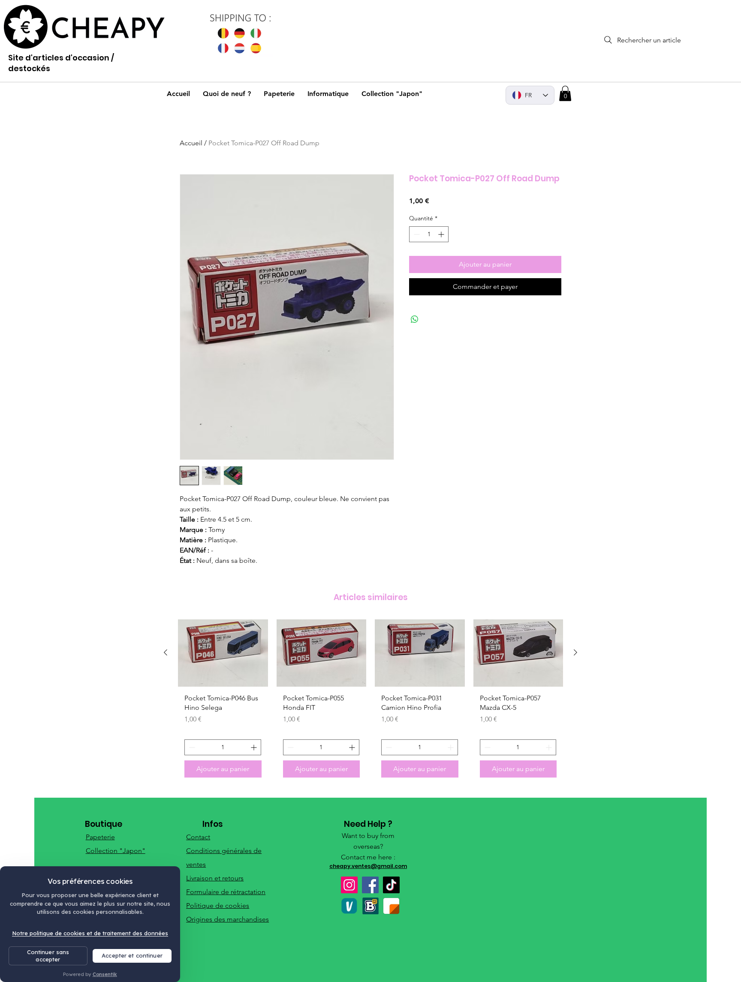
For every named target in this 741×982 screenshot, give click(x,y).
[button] (565, 93)
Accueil (191, 143)
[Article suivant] (575, 652)
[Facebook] (370, 885)
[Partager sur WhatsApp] (415, 319)
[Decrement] (415, 234)
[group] (370, 701)
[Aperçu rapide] (223, 653)
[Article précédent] (165, 652)
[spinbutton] (429, 234)
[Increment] (442, 234)
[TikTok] (391, 885)
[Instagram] (349, 885)
